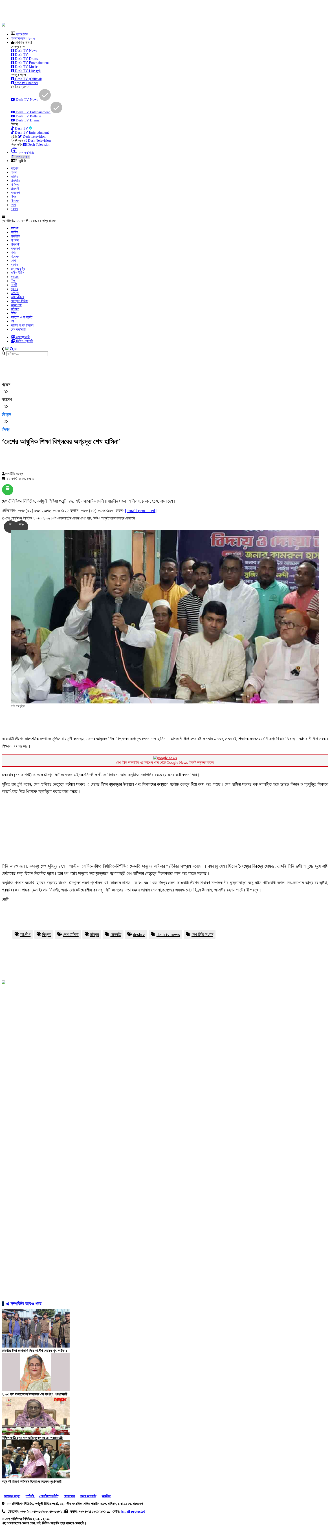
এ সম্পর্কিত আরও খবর (24, 1303)
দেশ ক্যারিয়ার (18, 329)
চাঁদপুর (5, 429)
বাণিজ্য (15, 184)
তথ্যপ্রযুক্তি (18, 269)
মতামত (15, 277)
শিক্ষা (13, 281)
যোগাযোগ (69, 1496)
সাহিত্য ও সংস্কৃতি (21, 317)
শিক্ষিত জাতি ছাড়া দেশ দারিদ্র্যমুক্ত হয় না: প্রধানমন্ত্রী (32, 1438)
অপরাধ (15, 293)
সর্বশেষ (14, 168)
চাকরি (14, 285)
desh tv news (168, 934)
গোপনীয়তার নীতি (48, 1496)
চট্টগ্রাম (6, 414)
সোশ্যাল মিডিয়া (19, 301)
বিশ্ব (13, 197)
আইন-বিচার (17, 297)
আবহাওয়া (16, 305)
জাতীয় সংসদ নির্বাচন (22, 325)
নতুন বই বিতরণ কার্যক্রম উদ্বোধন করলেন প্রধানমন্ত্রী (32, 1481)
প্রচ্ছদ (6, 384)
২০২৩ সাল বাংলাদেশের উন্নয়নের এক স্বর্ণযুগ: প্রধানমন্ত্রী (34, 1394)
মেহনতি (115, 934)
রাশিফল (15, 309)
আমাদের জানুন (12, 1496)
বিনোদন (15, 201)
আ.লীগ (25, 934)
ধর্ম (12, 321)
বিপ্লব (46, 934)
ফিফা (14, 172)
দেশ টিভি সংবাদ (202, 934)
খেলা (13, 205)
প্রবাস (14, 209)
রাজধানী (15, 188)
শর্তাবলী (30, 1496)
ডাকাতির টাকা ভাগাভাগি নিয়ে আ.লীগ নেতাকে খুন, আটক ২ (34, 1350)
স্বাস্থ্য (14, 289)
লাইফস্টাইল (17, 273)
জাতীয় (14, 176)
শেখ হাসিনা (71, 934)
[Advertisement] (111, 12)
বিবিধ (13, 313)
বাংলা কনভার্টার (88, 1496)
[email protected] (141, 510)
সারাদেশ (15, 193)
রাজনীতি (15, 180)
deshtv (139, 934)
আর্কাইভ (106, 1496)
